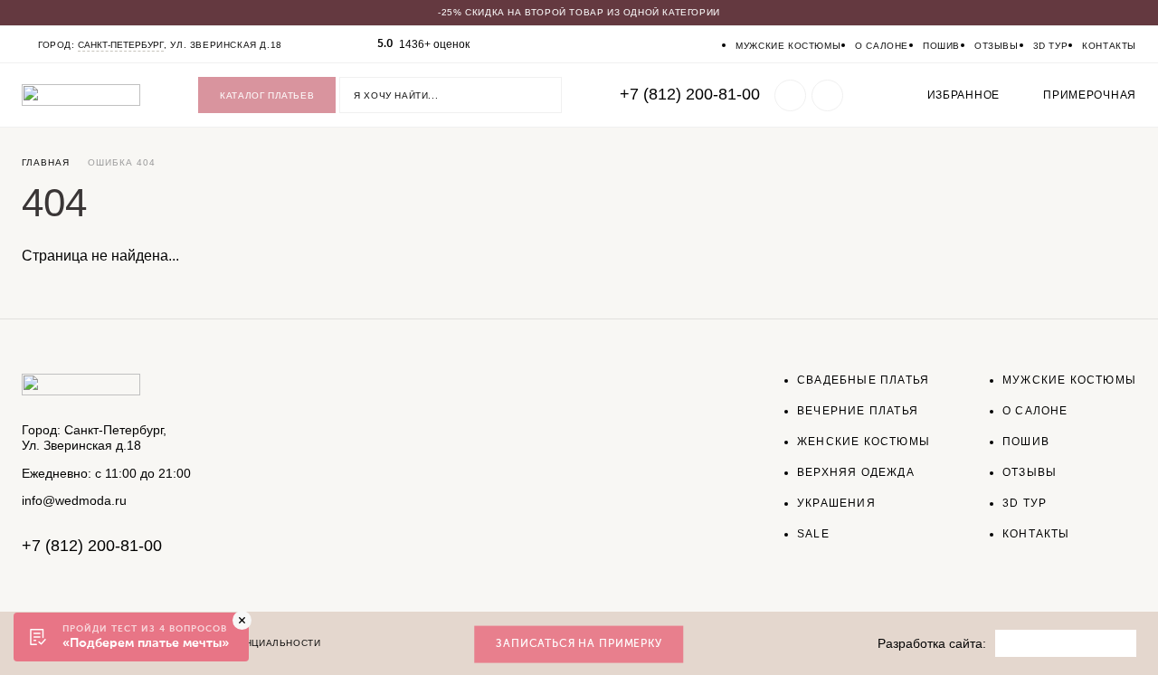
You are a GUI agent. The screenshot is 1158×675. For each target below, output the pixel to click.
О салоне (881, 46)
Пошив (941, 46)
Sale (813, 534)
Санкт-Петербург (121, 45)
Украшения (836, 503)
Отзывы (996, 46)
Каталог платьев (267, 95)
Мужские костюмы (788, 46)
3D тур (1050, 46)
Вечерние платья (857, 410)
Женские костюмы (863, 441)
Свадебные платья (863, 380)
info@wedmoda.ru (74, 500)
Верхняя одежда (856, 472)
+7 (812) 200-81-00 (690, 94)
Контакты (1109, 46)
